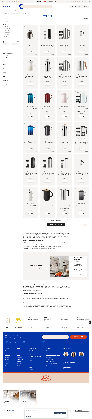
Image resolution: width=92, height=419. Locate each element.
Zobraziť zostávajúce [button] (56, 224)
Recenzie (48, 350)
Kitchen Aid (19, 357)
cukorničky (42, 306)
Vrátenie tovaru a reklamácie (35, 350)
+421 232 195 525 (69, 362)
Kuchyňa (7, 350)
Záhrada (7, 357)
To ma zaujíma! (77, 274)
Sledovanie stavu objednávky (35, 356)
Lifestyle (7, 361)
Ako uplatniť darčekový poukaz (53, 355)
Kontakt (31, 369)
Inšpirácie (74, 10)
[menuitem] (4, 10)
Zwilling (19, 361)
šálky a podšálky (30, 306)
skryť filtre (6, 21)
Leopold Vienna (54, 295)
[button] (56, 23)
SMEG (18, 355)
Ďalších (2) (5, 36)
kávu (57, 306)
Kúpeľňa (7, 359)
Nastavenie (28, 416)
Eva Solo (19, 365)
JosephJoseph (20, 359)
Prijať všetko (59, 413)
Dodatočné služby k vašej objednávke (35, 354)
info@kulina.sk (68, 367)
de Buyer (19, 363)
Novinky (81, 10)
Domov (6, 363)
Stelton (61, 295)
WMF (18, 350)
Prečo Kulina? (49, 365)
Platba (30, 358)
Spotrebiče (7, 355)
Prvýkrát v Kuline (49, 359)
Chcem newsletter (79, 336)
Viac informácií (35, 415)
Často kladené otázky (51, 357)
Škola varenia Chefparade (51, 363)
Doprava (31, 360)
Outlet (6, 365)
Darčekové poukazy (33, 362)
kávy (48, 233)
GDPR (30, 367)
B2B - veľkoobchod (50, 361)
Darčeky (87, 10)
